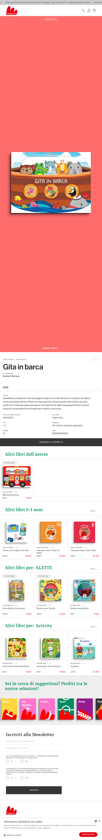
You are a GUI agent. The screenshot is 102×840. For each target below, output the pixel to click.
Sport (46, 701)
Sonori (27, 701)
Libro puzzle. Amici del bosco (48, 666)
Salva (93, 359)
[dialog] (51, 829)
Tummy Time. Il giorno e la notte (15, 550)
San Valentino (10, 703)
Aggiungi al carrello (51, 442)
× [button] (99, 821)
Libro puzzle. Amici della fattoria (15, 666)
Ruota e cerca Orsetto (79, 608)
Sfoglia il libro (51, 348)
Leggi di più (47, 828)
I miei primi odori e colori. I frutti (83, 550)
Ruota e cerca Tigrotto (45, 608)
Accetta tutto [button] (88, 834)
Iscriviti (34, 790)
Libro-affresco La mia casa (13, 608)
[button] (12, 835)
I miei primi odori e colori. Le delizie (47, 551)
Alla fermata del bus (10, 495)
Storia (65, 701)
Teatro (84, 701)
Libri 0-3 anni (8, 359)
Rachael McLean (11, 376)
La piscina (74, 666)
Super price (21, 359)
